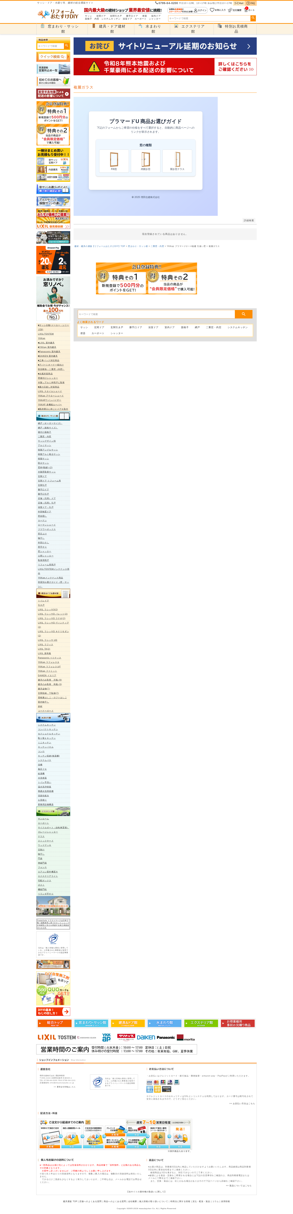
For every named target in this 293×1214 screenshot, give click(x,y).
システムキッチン (111, 19)
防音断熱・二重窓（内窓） (51, 369)
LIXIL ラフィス (45, 644)
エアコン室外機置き (48, 872)
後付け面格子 (44, 432)
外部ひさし (43, 542)
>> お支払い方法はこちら (242, 1103)
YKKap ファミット (47, 671)
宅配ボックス (44, 880)
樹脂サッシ (43, 458)
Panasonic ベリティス (49, 658)
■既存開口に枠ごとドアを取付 (53, 409)
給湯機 (41, 773)
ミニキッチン (44, 742)
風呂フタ (42, 769)
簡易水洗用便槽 (46, 791)
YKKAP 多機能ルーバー (50, 404)
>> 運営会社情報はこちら (65, 1087)
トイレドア (43, 601)
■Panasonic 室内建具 (49, 351)
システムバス (44, 760)
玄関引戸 (42, 485)
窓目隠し (42, 516)
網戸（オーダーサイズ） (50, 423)
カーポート (141, 19)
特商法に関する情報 (180, 1201)
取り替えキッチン (47, 738)
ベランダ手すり (46, 894)
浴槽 (40, 765)
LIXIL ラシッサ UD (47, 640)
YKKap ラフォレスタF (49, 666)
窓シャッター (44, 551)
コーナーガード (46, 711)
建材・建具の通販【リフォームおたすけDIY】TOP (99, 246)
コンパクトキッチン (48, 729)
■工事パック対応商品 (48, 360)
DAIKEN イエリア (47, 675)
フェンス (42, 867)
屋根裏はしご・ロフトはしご (52, 697)
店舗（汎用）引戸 (47, 503)
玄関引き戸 (116, 16)
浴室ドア (127, 19)
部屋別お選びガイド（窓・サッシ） (53, 584)
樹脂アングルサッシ (48, 450)
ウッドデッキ (44, 845)
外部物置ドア (44, 511)
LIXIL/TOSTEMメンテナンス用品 (53, 571)
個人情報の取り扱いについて (153, 1201)
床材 (40, 706)
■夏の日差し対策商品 (48, 387)
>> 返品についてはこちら (239, 1185)
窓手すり (42, 547)
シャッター (155, 19)
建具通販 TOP (70, 1201)
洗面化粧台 (43, 795)
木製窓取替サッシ (47, 472)
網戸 (197, 327)
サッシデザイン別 (47, 441)
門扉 (40, 858)
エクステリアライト (48, 876)
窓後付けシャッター (48, 378)
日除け (41, 849)
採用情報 (225, 1201)
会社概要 (132, 1201)
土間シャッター (46, 556)
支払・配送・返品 (201, 1201)
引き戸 (41, 605)
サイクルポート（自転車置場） (53, 827)
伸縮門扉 (42, 863)
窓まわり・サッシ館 (138, 246)
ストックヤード (46, 841)
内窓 (96, 19)
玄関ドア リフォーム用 (49, 481)
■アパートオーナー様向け (51, 365)
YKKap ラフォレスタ (48, 662)
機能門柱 (42, 889)
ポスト (41, 885)
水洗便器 (42, 778)
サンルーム (43, 819)
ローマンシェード (47, 525)
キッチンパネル (46, 747)
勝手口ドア (132, 16)
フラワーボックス (47, 529)
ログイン (187, 10)
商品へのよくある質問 (115, 1201)
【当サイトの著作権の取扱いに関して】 (146, 1192)
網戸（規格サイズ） (48, 428)
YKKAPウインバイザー (49, 400)
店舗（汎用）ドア (47, 498)
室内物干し (43, 702)
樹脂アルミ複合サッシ (49, 454)
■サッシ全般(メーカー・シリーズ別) (53, 327)
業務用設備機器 (46, 804)
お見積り (42, 800)
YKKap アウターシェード (51, 396)
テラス (41, 836)
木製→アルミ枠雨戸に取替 (51, 382)
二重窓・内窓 (44, 436)
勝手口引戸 (43, 494)
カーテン (42, 520)
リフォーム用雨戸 (47, 564)
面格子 (88, 19)
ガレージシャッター (48, 832)
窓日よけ (42, 534)
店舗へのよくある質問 (90, 1201)
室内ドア (156, 16)
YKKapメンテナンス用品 (50, 578)
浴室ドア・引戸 (46, 507)
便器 (144, 16)
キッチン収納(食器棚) (49, 756)
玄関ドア (101, 16)
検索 (253, 17)
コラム (215, 1201)
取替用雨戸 (43, 560)
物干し (41, 538)
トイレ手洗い (44, 782)
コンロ (41, 751)
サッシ (88, 16)
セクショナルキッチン (49, 734)
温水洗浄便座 (44, 787)
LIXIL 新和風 (44, 653)
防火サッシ (43, 463)
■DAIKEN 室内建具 (48, 356)
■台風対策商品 (45, 373)
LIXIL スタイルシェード (50, 391)
